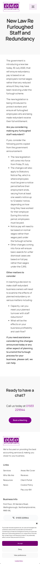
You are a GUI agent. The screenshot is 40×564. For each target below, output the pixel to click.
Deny (20, 549)
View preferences (20, 555)
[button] (37, 523)
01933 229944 (24, 408)
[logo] (11, 3)
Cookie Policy (19, 561)
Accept (20, 543)
